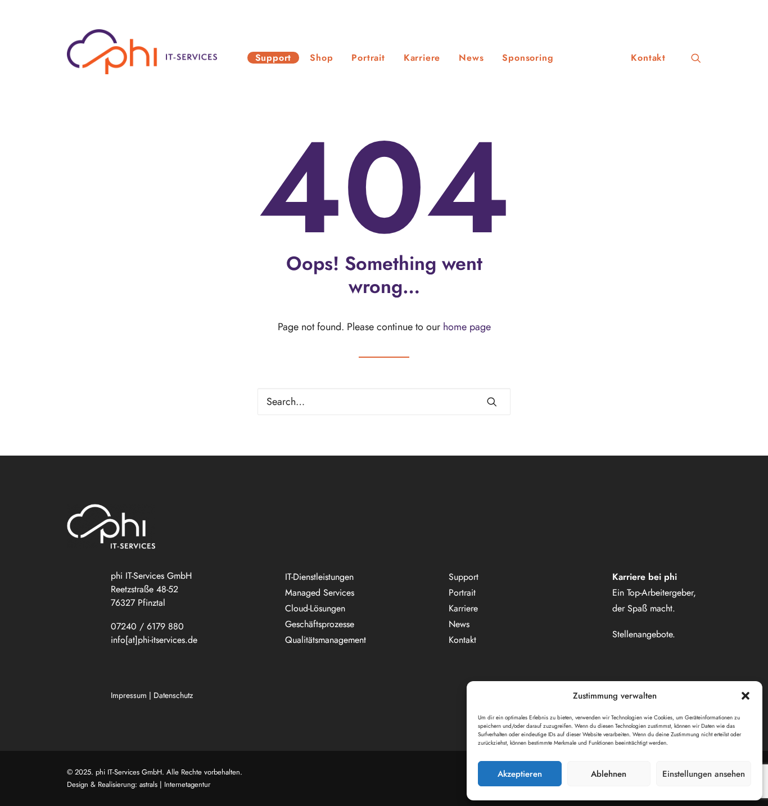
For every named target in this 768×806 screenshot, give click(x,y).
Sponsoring (527, 57)
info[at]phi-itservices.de (154, 639)
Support (273, 57)
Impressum (129, 695)
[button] (745, 695)
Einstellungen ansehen (703, 774)
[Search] (384, 401)
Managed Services (319, 592)
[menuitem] (273, 51)
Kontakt (648, 57)
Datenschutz (173, 695)
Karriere (422, 57)
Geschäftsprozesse (319, 624)
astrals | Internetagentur (174, 784)
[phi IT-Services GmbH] (142, 51)
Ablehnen (608, 774)
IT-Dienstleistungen (319, 576)
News (471, 57)
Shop (321, 57)
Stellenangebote (642, 634)
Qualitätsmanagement (325, 639)
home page (467, 326)
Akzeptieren (520, 774)
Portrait (368, 57)
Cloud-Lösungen (315, 608)
